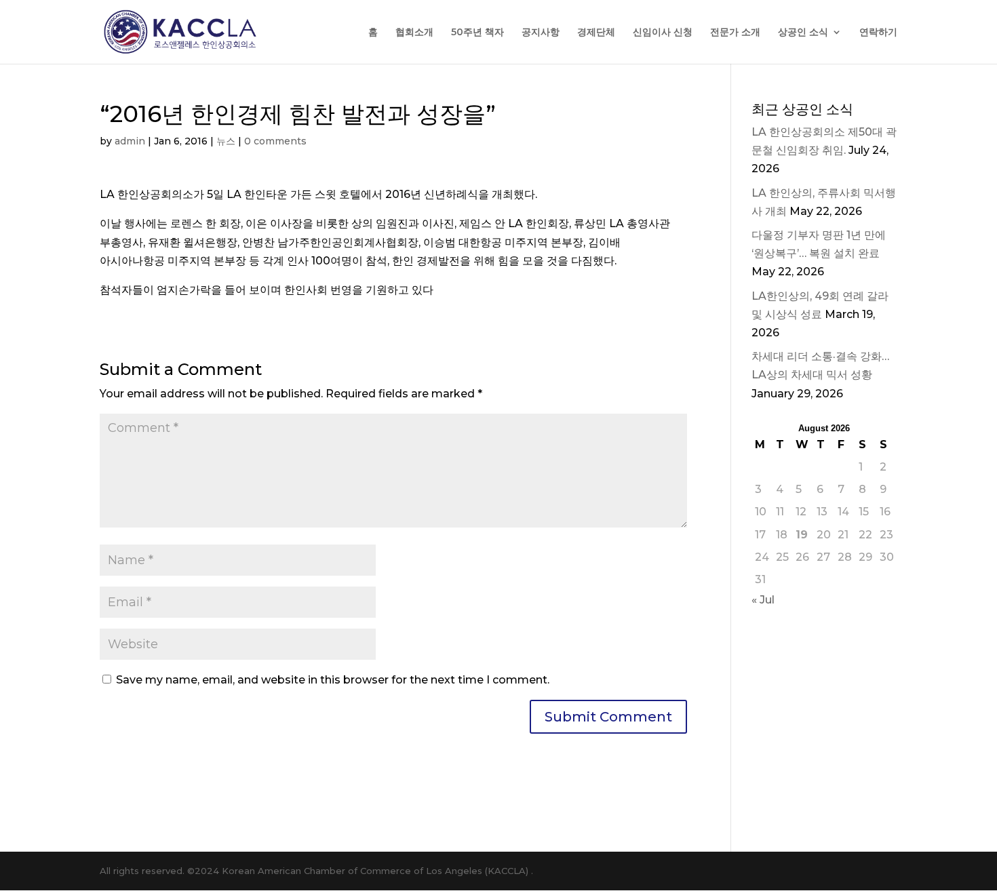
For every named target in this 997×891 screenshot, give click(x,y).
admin (130, 141)
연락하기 (878, 32)
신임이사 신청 (662, 32)
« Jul (763, 599)
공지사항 (541, 32)
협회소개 (414, 32)
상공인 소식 (803, 32)
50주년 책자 (477, 32)
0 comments (275, 141)
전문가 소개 (735, 32)
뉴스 (225, 141)
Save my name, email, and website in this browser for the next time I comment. (332, 679)
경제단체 (596, 32)
